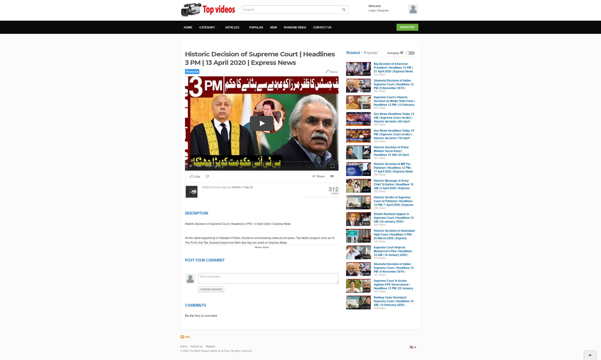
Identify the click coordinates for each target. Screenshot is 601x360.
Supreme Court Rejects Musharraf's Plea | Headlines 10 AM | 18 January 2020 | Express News (393, 253)
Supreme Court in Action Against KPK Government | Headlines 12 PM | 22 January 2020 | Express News (393, 286)
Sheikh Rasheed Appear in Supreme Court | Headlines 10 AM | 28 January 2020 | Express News (394, 219)
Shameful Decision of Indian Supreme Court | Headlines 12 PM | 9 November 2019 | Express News (394, 86)
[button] (191, 165)
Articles (232, 27)
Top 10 (248, 187)
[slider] (262, 161)
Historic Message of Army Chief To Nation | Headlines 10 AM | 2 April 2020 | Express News (393, 186)
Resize (333, 72)
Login (372, 10)
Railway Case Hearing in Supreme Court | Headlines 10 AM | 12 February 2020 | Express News (394, 303)
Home (188, 27)
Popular (256, 27)
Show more (262, 247)
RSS (187, 337)
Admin (236, 187)
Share (320, 176)
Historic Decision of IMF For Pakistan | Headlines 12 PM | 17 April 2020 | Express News (393, 167)
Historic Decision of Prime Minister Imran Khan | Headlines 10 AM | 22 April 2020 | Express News (391, 152)
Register (383, 10)
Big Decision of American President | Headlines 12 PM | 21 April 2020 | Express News (393, 67)
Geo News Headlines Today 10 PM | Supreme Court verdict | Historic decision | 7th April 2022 (394, 136)
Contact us (322, 27)
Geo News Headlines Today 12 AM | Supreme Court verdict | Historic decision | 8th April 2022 (394, 119)
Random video (295, 27)
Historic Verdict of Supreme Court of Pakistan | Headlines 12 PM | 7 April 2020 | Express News (393, 203)
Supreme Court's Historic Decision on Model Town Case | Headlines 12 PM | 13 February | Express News (394, 102)
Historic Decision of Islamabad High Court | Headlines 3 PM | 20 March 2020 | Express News (394, 236)
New (273, 27)
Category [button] (207, 27)
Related (353, 52)
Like (196, 176)
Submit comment (211, 289)
